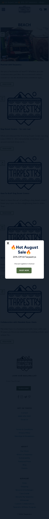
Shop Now (24, 270)
